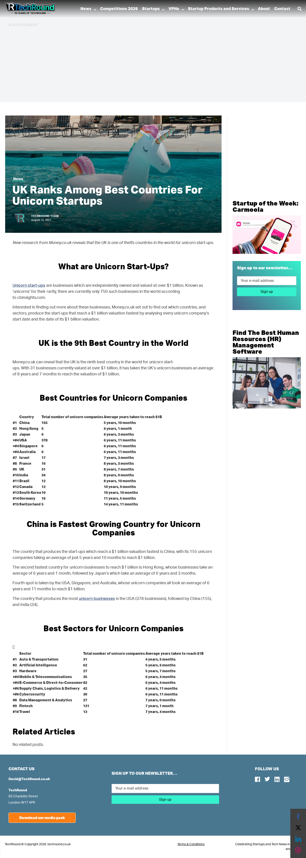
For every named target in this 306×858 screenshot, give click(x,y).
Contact (282, 9)
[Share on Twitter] (298, 827)
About (264, 9)
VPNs (173, 9)
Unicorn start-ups (29, 286)
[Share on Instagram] (298, 850)
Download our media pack (42, 817)
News (85, 9)
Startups (151, 9)
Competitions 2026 (119, 9)
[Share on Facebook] (298, 816)
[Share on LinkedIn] (298, 839)
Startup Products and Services (218, 9)
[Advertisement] (143, 62)
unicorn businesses (97, 599)
